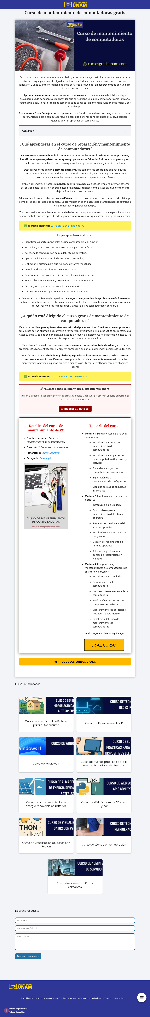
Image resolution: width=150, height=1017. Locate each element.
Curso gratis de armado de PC (67, 225)
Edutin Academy (50, 452)
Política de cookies (16, 1012)
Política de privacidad (18, 1008)
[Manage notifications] (6, 1010)
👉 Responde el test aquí (75, 408)
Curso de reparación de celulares (69, 376)
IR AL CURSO (104, 645)
